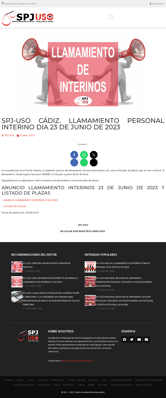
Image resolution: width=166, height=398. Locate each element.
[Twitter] (132, 339)
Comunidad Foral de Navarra (148, 380)
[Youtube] (139, 339)
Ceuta (104, 380)
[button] (110, 17)
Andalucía (8, 380)
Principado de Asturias (121, 385)
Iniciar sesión (158, 4)
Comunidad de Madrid (121, 380)
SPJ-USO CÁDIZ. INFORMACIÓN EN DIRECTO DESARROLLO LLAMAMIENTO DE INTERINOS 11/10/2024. (50, 280)
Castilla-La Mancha (76, 380)
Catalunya (93, 380)
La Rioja (81, 385)
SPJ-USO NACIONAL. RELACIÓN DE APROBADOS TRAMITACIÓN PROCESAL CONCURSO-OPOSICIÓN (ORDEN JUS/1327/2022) (124, 282)
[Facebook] (124, 339)
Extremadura (44, 385)
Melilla (91, 385)
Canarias (31, 380)
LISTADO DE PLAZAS (15, 206)
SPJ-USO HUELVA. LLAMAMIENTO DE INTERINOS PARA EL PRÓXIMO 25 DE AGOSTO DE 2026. (123, 265)
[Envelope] (146, 339)
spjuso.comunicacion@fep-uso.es (77, 361)
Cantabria (42, 380)
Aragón (20, 380)
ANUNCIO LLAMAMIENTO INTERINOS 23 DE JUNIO (31, 200)
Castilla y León (57, 380)
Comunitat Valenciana (24, 385)
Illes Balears (68, 385)
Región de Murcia (144, 385)
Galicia (56, 385)
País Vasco (103, 385)
